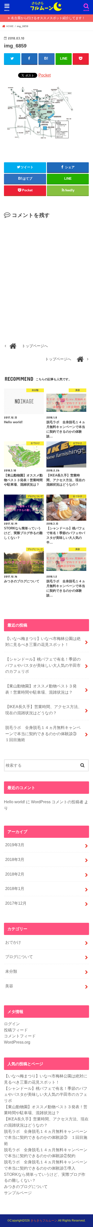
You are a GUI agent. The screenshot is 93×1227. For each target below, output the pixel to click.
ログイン (12, 1023)
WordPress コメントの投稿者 (57, 802)
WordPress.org (17, 1042)
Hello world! (14, 802)
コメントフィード (20, 1036)
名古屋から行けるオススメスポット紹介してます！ (48, 18)
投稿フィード (16, 1030)
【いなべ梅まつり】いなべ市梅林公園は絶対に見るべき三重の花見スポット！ (43, 641)
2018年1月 (14, 888)
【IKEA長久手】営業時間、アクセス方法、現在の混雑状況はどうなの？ (43, 709)
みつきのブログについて (26, 1186)
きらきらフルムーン (44, 1220)
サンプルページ (18, 1192)
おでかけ (13, 942)
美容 (9, 986)
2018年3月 (14, 859)
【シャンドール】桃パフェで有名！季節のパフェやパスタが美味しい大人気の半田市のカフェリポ (43, 665)
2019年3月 (14, 845)
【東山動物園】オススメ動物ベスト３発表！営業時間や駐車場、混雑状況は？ (41, 689)
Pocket (44, 75)
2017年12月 (16, 903)
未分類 (11, 971)
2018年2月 (14, 874)
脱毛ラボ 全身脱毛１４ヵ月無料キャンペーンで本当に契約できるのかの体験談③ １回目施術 (43, 733)
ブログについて (19, 956)
